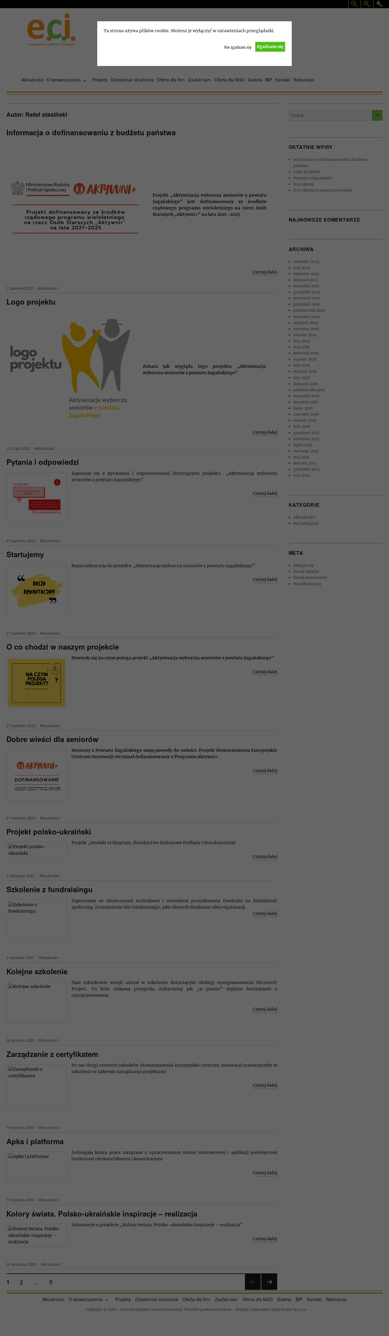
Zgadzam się (270, 46)
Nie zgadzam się (237, 47)
